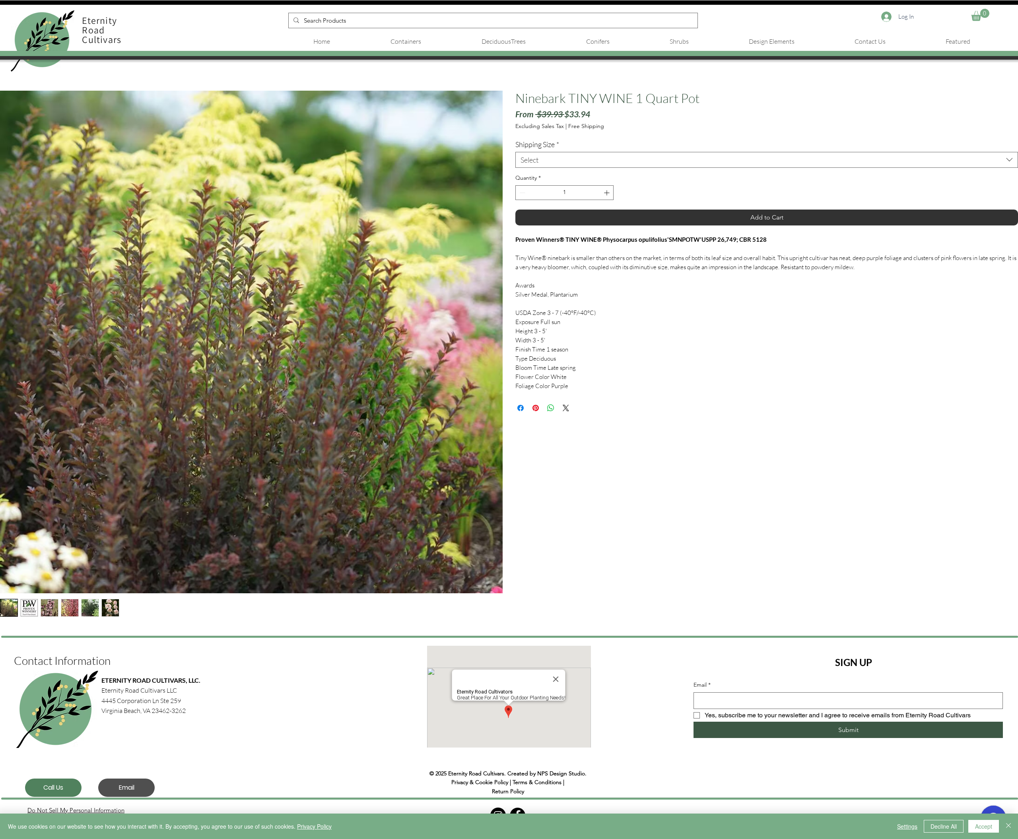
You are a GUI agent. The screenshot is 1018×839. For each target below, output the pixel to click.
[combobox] (766, 160)
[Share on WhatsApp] (551, 408)
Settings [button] (907, 826)
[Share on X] (566, 408)
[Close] (1008, 826)
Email (702, 684)
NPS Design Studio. (562, 773)
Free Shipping (586, 126)
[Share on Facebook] (520, 408)
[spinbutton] (564, 193)
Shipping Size (537, 144)
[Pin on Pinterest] (535, 408)
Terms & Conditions (537, 782)
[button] (980, 15)
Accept (983, 826)
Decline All (944, 826)
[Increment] (607, 193)
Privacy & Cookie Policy (479, 782)
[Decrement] (521, 193)
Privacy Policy (314, 826)
